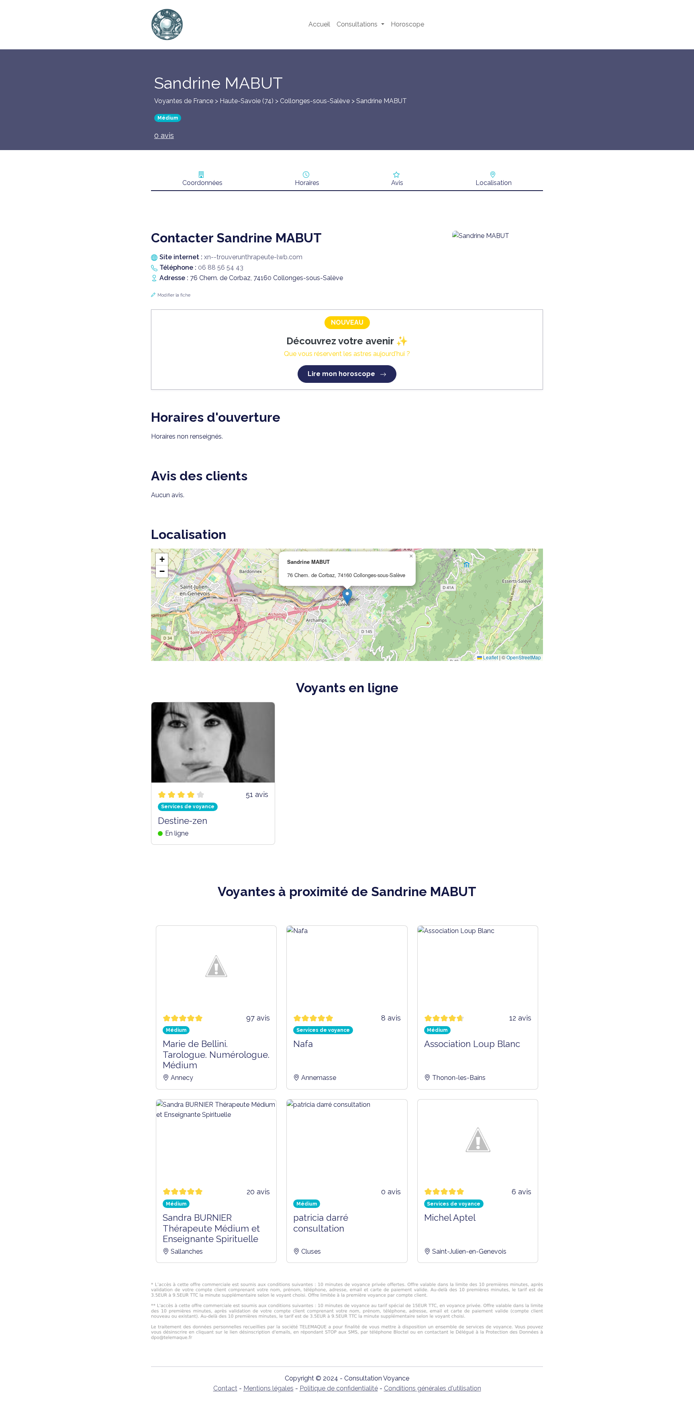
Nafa (303, 1044)
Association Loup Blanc (472, 1044)
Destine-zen (182, 820)
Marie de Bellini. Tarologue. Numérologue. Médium (216, 1054)
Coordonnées (202, 183)
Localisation (494, 183)
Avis (397, 183)
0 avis (164, 135)
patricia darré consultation (320, 1222)
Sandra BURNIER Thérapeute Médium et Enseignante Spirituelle (211, 1228)
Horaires (307, 183)
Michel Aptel (450, 1217)
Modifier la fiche (173, 295)
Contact (225, 1388)
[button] (347, 596)
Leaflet (490, 657)
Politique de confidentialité (339, 1388)
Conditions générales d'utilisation (432, 1388)
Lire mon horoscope (342, 374)
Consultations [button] (358, 24)
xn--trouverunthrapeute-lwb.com (253, 257)
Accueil (319, 24)
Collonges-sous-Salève (315, 101)
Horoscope (407, 24)
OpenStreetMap (523, 657)
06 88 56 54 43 (220, 267)
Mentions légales (268, 1388)
